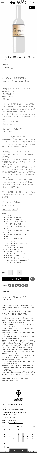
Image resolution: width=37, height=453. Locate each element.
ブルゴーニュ (8, 232)
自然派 (6, 228)
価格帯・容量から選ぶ (20, 222)
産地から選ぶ (18, 217)
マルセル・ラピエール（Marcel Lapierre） (17, 260)
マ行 (23, 254)
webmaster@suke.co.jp (16, 423)
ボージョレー (18, 241)
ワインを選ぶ (8, 215)
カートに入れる (16, 279)
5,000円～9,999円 (9, 245)
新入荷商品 (17, 262)
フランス (26, 224)
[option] (18, 29)
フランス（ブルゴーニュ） (12, 249)
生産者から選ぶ (18, 220)
